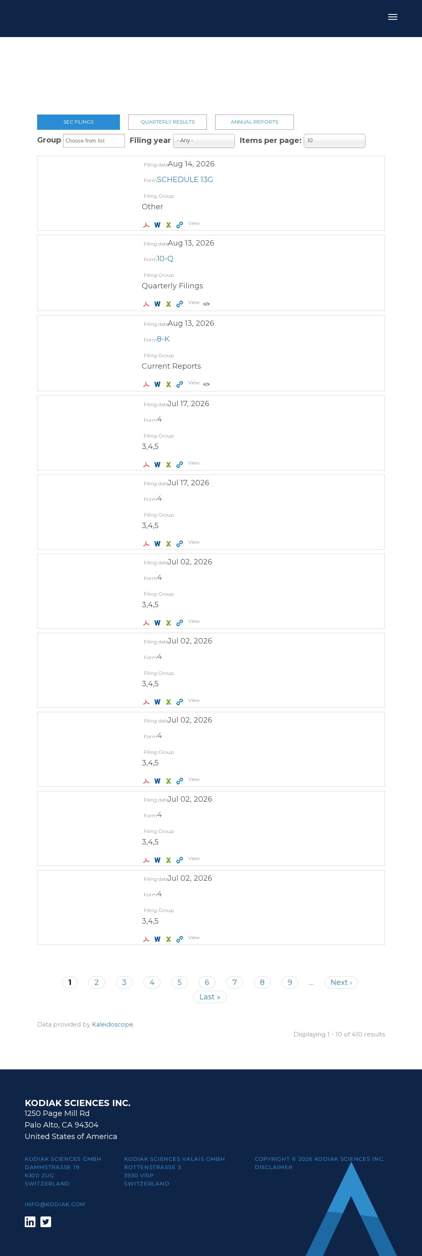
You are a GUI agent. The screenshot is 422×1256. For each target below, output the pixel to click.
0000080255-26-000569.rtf (158, 224)
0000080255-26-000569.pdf (147, 224)
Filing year (150, 140)
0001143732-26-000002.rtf (158, 939)
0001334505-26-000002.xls (169, 701)
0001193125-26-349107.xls (169, 384)
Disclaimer (273, 1167)
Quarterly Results (168, 122)
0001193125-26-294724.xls (169, 860)
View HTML (180, 224)
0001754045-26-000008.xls (169, 543)
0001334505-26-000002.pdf (147, 701)
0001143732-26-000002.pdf (147, 939)
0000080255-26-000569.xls (169, 224)
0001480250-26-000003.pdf (147, 622)
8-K (163, 339)
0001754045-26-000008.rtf (158, 543)
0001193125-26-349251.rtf (158, 304)
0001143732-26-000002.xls (169, 939)
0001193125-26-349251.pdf (147, 304)
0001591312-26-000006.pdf (147, 781)
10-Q (165, 258)
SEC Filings (78, 122)
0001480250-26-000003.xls (169, 622)
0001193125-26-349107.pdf (147, 384)
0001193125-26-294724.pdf (147, 860)
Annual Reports (254, 122)
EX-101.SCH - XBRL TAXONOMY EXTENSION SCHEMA (207, 304)
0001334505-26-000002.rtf (158, 701)
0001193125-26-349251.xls (169, 304)
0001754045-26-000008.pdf (147, 543)
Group (49, 140)
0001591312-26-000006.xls (169, 781)
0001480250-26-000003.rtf (158, 622)
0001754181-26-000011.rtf (158, 464)
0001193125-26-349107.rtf (158, 384)
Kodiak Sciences (62, 18)
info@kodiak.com (55, 1204)
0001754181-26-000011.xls (169, 464)
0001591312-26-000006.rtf (158, 781)
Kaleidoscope (112, 1024)
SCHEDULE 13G (185, 179)
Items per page (269, 140)
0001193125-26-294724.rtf (158, 860)
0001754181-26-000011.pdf (147, 464)
